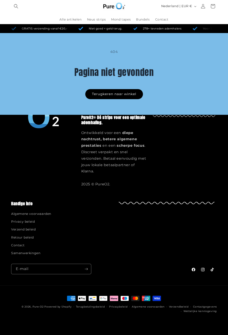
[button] (16, 6)
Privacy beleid (23, 222)
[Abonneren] (86, 269)
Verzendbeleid (179, 306)
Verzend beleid (23, 229)
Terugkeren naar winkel (114, 94)
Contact (17, 245)
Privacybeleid (118, 306)
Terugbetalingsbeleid (90, 306)
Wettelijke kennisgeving (200, 311)
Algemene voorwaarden (31, 214)
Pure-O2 (38, 306)
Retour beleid (22, 237)
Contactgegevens (205, 306)
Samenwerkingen (25, 253)
